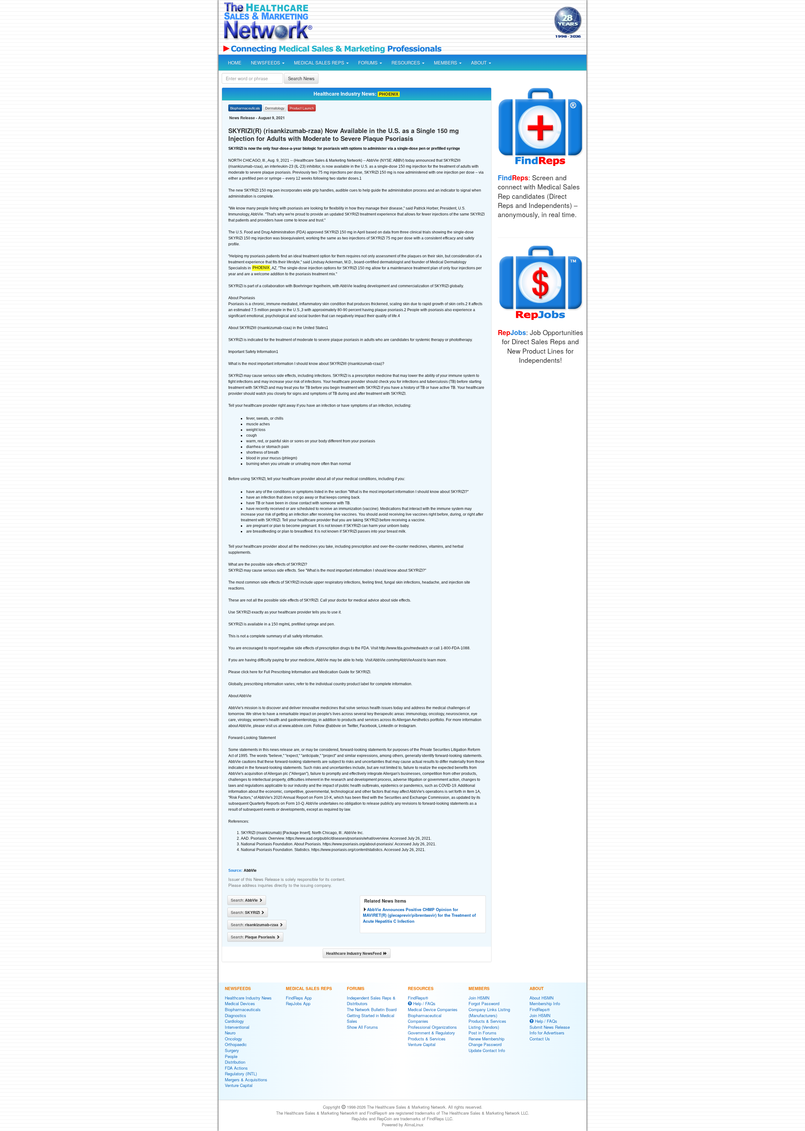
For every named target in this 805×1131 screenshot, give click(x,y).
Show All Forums (362, 1027)
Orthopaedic (236, 1044)
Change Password (485, 1044)
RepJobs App (298, 1003)
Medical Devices (240, 1003)
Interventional (237, 1027)
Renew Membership (486, 1039)
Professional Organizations (432, 1027)
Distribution (235, 1062)
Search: (245, 900)
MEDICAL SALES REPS (320, 62)
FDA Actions (236, 1068)
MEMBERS (446, 62)
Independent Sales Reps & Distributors (371, 1001)
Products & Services (427, 1039)
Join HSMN (479, 998)
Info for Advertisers (547, 1033)
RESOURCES (406, 62)
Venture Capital (239, 1085)
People (231, 1056)
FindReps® (418, 998)
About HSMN (541, 998)
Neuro (230, 1033)
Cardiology (234, 1021)
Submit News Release (550, 1027)
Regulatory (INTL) (241, 1074)
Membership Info (545, 1003)
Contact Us (540, 1039)
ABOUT (479, 62)
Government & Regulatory (431, 1033)
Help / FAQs (424, 1003)
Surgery (232, 1050)
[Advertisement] (432, 23)
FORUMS (368, 62)
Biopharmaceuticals (243, 1009)
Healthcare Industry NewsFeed (354, 953)
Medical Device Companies (433, 1009)
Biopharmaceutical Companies (424, 1018)
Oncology (233, 1039)
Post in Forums (483, 1033)
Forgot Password (484, 1003)
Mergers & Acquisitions (246, 1080)
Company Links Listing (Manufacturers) (489, 1012)
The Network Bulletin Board (372, 1009)
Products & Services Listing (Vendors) (487, 1024)
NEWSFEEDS (266, 62)
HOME (235, 62)
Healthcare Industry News (248, 998)
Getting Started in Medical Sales (370, 1018)
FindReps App (299, 998)
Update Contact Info (487, 1050)
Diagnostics (235, 1015)
